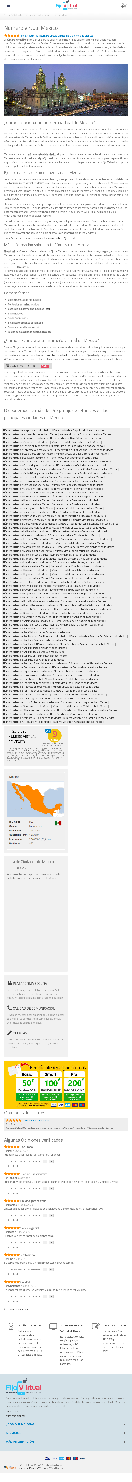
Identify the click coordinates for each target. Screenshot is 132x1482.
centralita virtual (57, 355)
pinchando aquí (22, 750)
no (51, 1161)
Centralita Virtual (38, 278)
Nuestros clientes (16, 1416)
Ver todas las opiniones (17, 1309)
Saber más (12, 1411)
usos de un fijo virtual (63, 238)
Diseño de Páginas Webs (31, 1468)
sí (45, 1161)
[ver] (47, 309)
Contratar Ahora (29, 365)
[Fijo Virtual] (66, 5)
